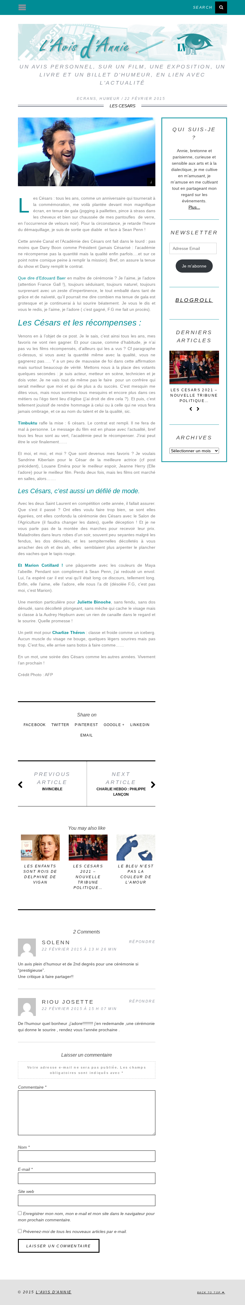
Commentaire (32, 1087)
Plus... (194, 207)
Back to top (209, 1292)
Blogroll (194, 300)
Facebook (35, 725)
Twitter (60, 725)
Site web (26, 1191)
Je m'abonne (194, 266)
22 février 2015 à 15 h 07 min (79, 1009)
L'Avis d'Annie (54, 1292)
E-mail (25, 1169)
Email (86, 735)
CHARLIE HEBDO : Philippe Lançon (121, 784)
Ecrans (86, 99)
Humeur (109, 99)
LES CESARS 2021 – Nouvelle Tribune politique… (88, 877)
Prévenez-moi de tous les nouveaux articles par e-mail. (75, 1231)
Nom (24, 1147)
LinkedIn (140, 725)
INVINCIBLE (52, 781)
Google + (114, 725)
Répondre (142, 942)
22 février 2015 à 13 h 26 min (79, 949)
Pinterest (86, 725)
